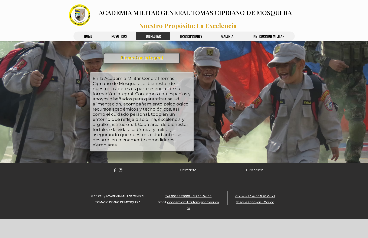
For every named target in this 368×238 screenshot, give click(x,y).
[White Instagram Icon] (120, 170)
